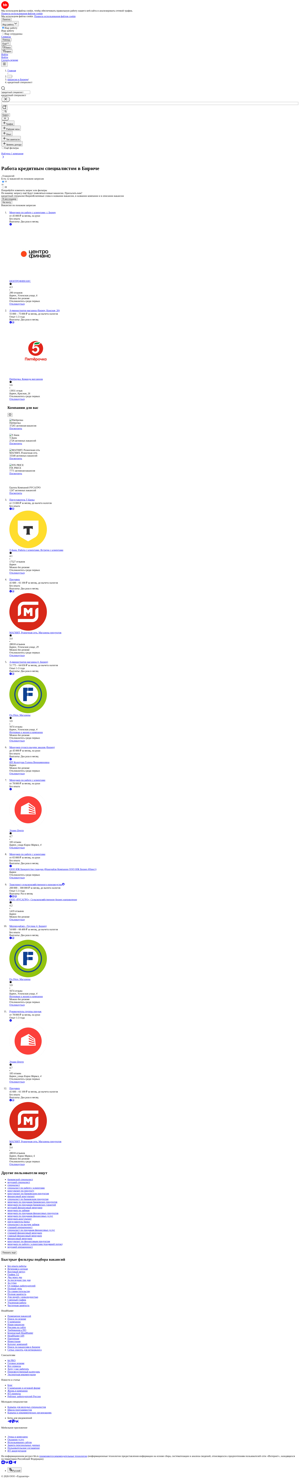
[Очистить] (5, 99)
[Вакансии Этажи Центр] (153, 810)
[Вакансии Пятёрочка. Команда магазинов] (153, 351)
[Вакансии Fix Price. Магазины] (153, 695)
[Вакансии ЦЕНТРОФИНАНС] (153, 253)
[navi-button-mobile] (4, 64)
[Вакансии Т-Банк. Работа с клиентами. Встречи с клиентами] (153, 530)
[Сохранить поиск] (4, 107)
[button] (4, 54)
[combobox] (15, 92)
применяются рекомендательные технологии (63, 1456)
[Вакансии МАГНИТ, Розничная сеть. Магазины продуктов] (153, 612)
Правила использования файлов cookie (55, 16)
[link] (6, 47)
